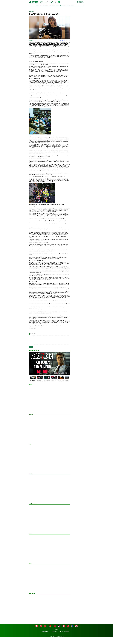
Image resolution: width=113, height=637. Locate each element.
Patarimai (68, 5)
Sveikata (72, 5)
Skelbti (31, 347)
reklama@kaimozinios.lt (46, 631)
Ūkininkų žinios (45, 5)
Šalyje (37, 5)
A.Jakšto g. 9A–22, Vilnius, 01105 (65, 631)
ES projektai (56, 629)
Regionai (60, 5)
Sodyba (64, 5)
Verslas (41, 5)
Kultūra (57, 5)
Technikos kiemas (52, 5)
